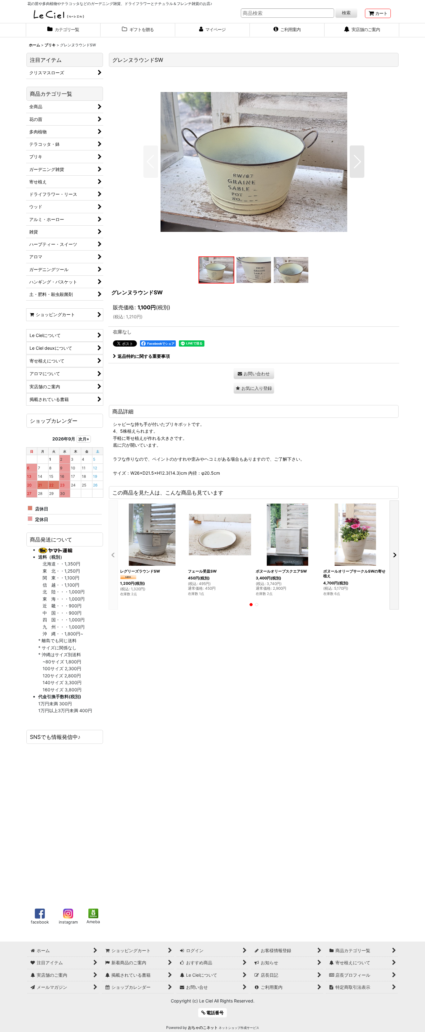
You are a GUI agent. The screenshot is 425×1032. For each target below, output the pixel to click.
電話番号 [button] (214, 1012)
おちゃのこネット (203, 1027)
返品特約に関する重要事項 (144, 356)
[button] (150, 161)
